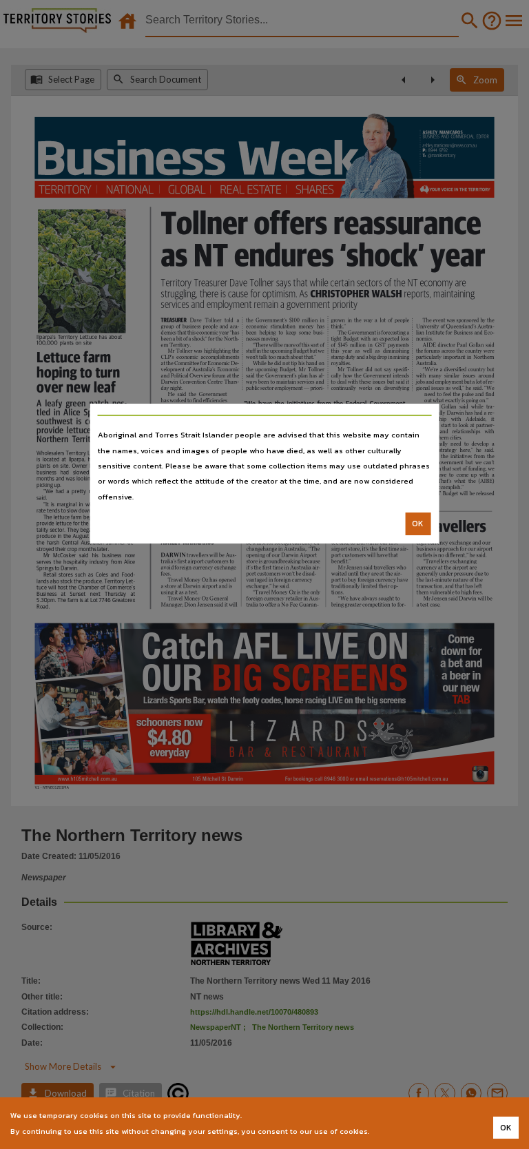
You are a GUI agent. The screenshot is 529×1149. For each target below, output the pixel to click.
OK (418, 523)
